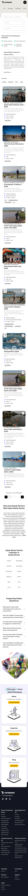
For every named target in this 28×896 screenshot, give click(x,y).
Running (3, 814)
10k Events (17, 818)
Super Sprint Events (5, 846)
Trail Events (3, 826)
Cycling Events (4, 828)
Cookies (3, 889)
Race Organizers (5, 877)
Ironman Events (4, 854)
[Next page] (22, 497)
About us (3, 871)
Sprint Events (4, 848)
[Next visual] (23, 133)
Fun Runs (17, 814)
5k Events (17, 816)
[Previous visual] (5, 133)
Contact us (17, 879)
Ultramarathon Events (20, 824)
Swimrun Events (4, 834)
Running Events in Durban (20, 848)
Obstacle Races (4, 820)
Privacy (2, 887)
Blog (16, 871)
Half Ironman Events (5, 852)
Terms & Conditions (5, 885)
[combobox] (14, 23)
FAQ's (16, 877)
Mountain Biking (4, 824)
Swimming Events (5, 822)
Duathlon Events (5, 832)
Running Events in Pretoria (21, 850)
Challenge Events (5, 850)
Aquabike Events (5, 830)
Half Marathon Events (20, 820)
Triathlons (3, 816)
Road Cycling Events (6, 818)
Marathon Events (19, 822)
